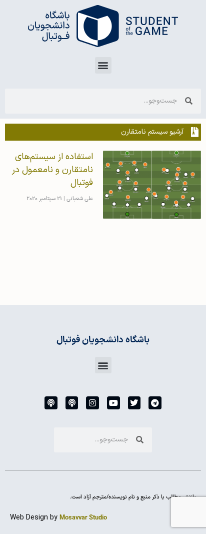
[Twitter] (134, 402)
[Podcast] (72, 402)
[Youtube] (113, 402)
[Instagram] (92, 402)
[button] (103, 65)
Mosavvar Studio (83, 517)
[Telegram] (155, 402)
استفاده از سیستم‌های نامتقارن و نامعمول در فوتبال (52, 170)
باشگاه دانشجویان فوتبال (103, 340)
